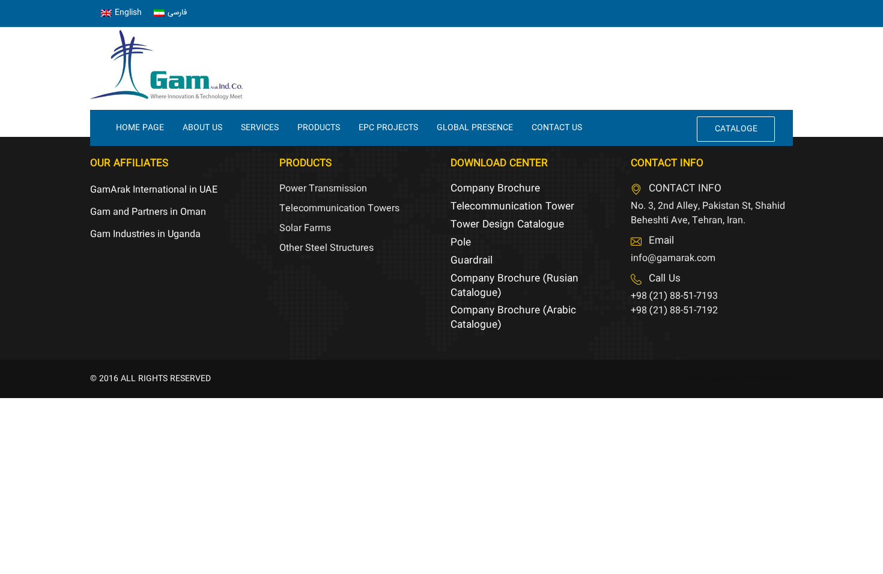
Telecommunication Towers (339, 209)
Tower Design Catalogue (507, 224)
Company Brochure (495, 188)
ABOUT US (202, 128)
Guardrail (472, 260)
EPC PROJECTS (388, 128)
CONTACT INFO (667, 163)
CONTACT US (557, 128)
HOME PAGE (140, 128)
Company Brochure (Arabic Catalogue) (513, 318)
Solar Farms (305, 228)
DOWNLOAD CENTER (499, 163)
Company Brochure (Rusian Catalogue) (514, 286)
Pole (461, 242)
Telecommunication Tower (512, 206)
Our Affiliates (129, 163)
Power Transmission (323, 189)
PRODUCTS (318, 128)
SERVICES (260, 128)
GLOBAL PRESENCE (475, 128)
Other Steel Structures (326, 248)
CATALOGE (736, 129)
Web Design (713, 379)
